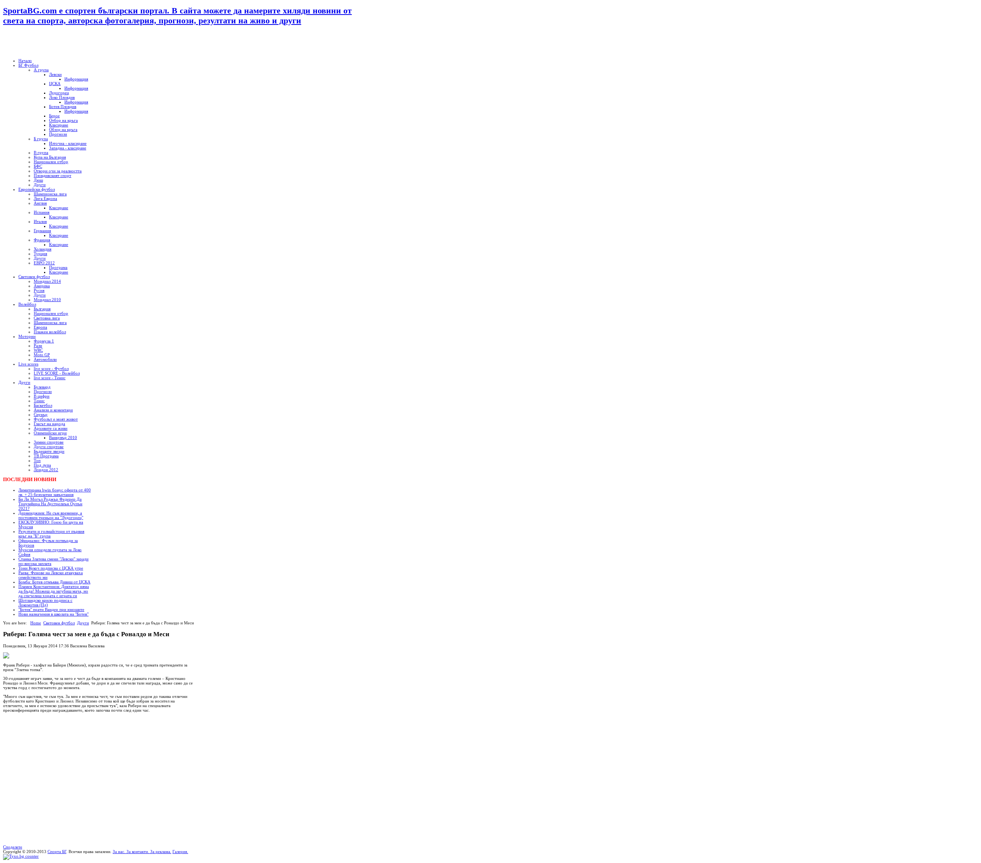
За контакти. (137, 851)
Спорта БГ (57, 851)
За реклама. (160, 851)
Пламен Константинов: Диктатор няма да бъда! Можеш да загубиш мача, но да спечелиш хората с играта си (53, 591)
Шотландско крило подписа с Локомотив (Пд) (45, 602)
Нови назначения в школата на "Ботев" (53, 614)
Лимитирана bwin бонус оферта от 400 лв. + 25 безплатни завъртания (54, 492)
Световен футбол (59, 623)
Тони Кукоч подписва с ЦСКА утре (50, 568)
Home (35, 623)
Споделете (12, 847)
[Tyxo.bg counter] (21, 856)
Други (83, 623)
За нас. (119, 851)
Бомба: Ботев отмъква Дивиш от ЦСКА (54, 582)
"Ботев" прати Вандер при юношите (51, 609)
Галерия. (180, 851)
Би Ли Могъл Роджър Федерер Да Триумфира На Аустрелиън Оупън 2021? (50, 504)
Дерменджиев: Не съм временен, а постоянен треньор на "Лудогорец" (50, 515)
